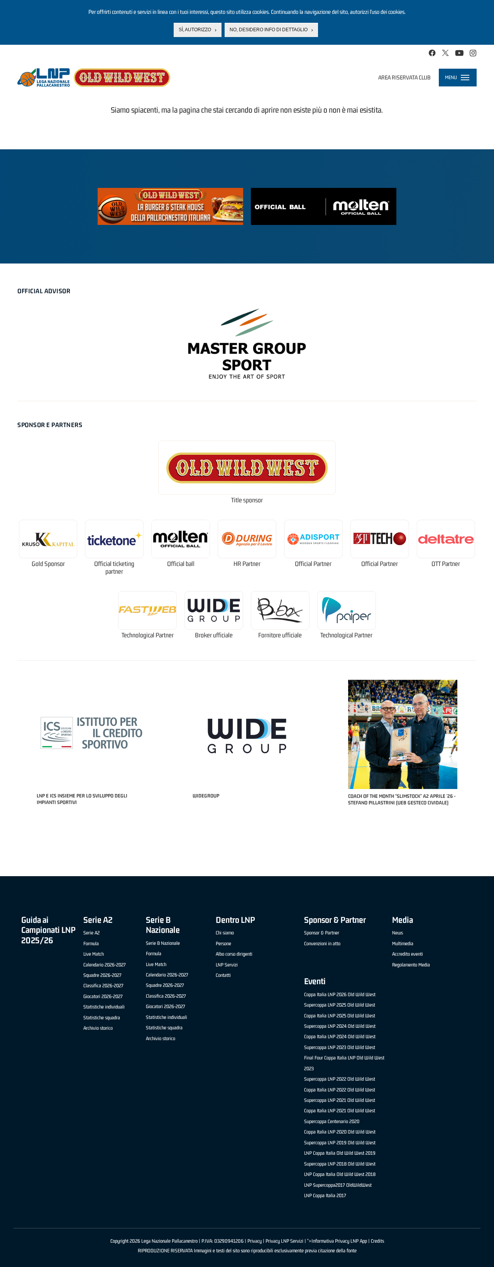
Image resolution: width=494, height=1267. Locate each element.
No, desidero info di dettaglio (269, 29)
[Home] (93, 77)
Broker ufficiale (214, 635)
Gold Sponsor (48, 564)
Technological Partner (148, 635)
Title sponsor (247, 500)
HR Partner (247, 564)
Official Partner (313, 564)
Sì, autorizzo (195, 29)
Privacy (254, 1241)
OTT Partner (445, 564)
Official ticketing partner (114, 567)
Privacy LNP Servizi (284, 1241)
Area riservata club (404, 77)
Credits (377, 1241)
